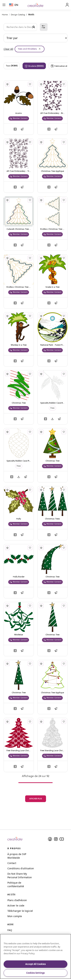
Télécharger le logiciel (20, 910)
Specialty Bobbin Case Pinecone (19, 461)
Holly (18, 519)
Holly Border (18, 577)
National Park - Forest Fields (52, 345)
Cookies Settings (35, 972)
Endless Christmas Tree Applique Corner (19, 287)
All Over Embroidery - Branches (52, 113)
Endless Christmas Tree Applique (52, 229)
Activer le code (15, 905)
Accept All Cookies (35, 964)
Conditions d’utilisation (20, 868)
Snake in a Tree (52, 287)
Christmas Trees (52, 519)
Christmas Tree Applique (52, 171)
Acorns (18, 113)
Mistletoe (18, 635)
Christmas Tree (19, 403)
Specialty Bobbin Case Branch (52, 403)
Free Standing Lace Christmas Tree (19, 750)
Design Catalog (18, 14)
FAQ (9, 930)
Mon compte (14, 916)
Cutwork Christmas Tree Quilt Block (19, 229)
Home (5, 14)
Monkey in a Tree (19, 345)
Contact (11, 863)
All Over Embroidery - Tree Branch (19, 171)
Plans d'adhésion (17, 900)
